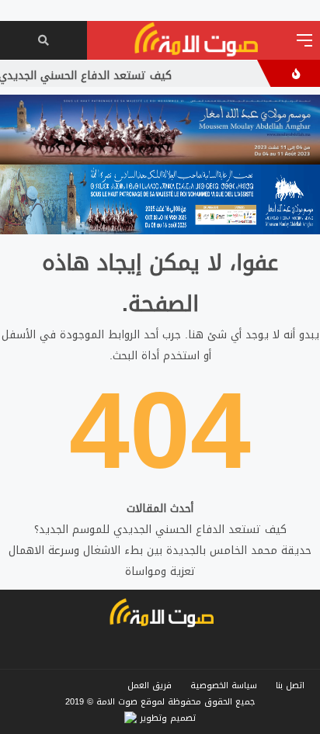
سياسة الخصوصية (223, 685)
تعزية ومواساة (160, 571)
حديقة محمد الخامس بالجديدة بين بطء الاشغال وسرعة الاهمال (160, 550)
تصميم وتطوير (166, 718)
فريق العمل (149, 685)
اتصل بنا (290, 685)
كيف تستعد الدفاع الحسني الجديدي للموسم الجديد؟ (160, 529)
